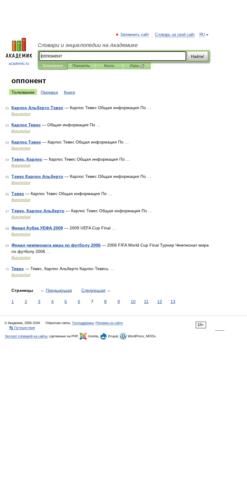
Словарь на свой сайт (175, 35)
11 (146, 301)
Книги (109, 66)
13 (172, 301)
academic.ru (19, 63)
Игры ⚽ (137, 66)
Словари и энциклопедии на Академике (88, 45)
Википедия (20, 114)
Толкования (52, 66)
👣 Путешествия (22, 327)
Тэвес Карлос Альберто (37, 176)
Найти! (197, 56)
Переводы (81, 66)
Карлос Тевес (26, 124)
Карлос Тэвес (26, 142)
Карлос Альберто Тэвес (37, 107)
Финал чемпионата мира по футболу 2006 (56, 245)
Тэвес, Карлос (26, 159)
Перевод (49, 92)
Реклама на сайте (109, 323)
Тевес (17, 268)
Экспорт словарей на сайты (26, 336)
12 (159, 301)
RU (202, 35)
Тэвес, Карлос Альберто (37, 210)
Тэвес (17, 193)
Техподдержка (83, 323)
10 (133, 301)
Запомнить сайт (135, 35)
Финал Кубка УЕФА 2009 (37, 227)
